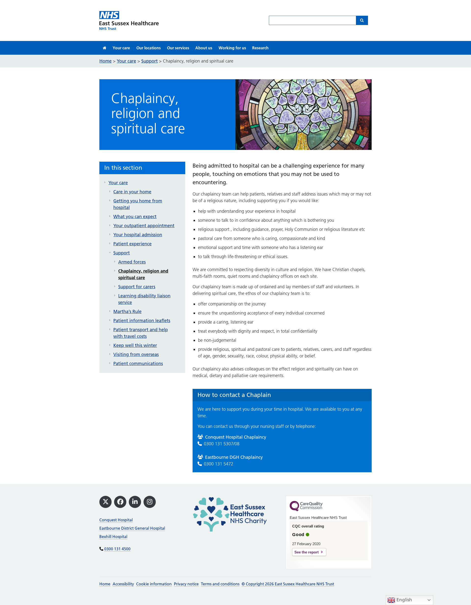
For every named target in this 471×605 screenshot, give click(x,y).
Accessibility (123, 583)
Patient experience (132, 244)
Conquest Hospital (116, 519)
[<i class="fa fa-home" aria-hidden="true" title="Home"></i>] (105, 48)
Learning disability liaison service (144, 299)
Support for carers (136, 286)
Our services (178, 47)
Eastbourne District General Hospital (132, 528)
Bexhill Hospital (113, 536)
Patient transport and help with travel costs (140, 333)
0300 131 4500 (117, 548)
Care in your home (132, 192)
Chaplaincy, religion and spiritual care (143, 274)
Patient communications (138, 363)
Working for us (232, 47)
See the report (306, 552)
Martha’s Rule (127, 311)
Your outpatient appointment (143, 225)
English (403, 600)
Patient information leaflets (141, 320)
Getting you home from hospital (137, 204)
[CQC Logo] (306, 510)
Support (121, 253)
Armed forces (132, 262)
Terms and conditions (220, 583)
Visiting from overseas (136, 354)
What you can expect (135, 216)
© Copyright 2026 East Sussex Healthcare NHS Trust (288, 583)
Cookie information (154, 583)
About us (203, 47)
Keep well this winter (135, 345)
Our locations (148, 47)
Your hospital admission (137, 234)
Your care (121, 47)
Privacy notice (186, 583)
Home (104, 583)
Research (260, 47)
